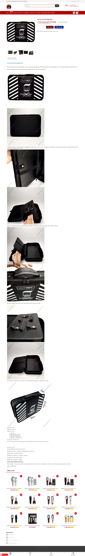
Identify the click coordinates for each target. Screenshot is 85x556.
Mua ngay (49, 27)
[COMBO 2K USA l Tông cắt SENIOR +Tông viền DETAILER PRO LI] (32, 500)
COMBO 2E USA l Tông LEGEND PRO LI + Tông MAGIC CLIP (53, 507)
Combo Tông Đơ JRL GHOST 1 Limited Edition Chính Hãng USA (17, 488)
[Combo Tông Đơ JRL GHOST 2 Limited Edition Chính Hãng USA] (32, 481)
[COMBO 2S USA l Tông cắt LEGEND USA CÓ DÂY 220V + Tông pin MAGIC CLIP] (50, 519)
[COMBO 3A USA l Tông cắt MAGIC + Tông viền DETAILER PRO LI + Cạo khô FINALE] (50, 481)
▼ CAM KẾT (12, 433)
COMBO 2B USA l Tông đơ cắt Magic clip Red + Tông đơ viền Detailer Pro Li (20, 507)
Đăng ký (77, 1)
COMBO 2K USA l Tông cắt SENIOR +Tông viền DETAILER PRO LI (36, 507)
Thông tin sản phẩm (12, 58)
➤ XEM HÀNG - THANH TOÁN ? (16, 437)
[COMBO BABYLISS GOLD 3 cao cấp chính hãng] (69, 519)
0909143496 (11, 537)
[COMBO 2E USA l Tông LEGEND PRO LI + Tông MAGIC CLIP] (50, 500)
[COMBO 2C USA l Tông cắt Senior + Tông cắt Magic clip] (14, 519)
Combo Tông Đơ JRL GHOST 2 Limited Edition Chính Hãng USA (36, 488)
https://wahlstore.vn (13, 543)
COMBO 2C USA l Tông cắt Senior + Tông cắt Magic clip (16, 525)
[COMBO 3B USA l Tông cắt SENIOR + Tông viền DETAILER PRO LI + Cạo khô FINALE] (69, 481)
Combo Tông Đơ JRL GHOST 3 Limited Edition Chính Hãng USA (36, 525)
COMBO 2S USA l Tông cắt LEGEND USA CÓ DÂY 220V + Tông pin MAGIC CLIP (57, 525)
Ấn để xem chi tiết (11, 447)
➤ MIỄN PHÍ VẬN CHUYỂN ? (15, 434)
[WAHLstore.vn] (9, 6)
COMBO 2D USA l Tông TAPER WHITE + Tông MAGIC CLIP (71, 507)
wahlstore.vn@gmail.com (14, 540)
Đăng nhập (73, 1)
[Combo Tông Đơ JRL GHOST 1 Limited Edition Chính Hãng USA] (14, 481)
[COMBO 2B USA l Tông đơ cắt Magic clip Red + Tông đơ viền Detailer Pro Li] (14, 500)
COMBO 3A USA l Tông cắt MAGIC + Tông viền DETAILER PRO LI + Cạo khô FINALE (58, 488)
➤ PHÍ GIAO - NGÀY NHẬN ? (15, 436)
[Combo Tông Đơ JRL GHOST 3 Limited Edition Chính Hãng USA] (32, 519)
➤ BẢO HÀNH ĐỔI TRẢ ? (14, 435)
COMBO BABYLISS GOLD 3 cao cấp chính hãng (69, 525)
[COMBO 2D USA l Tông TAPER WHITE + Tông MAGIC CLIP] (69, 500)
